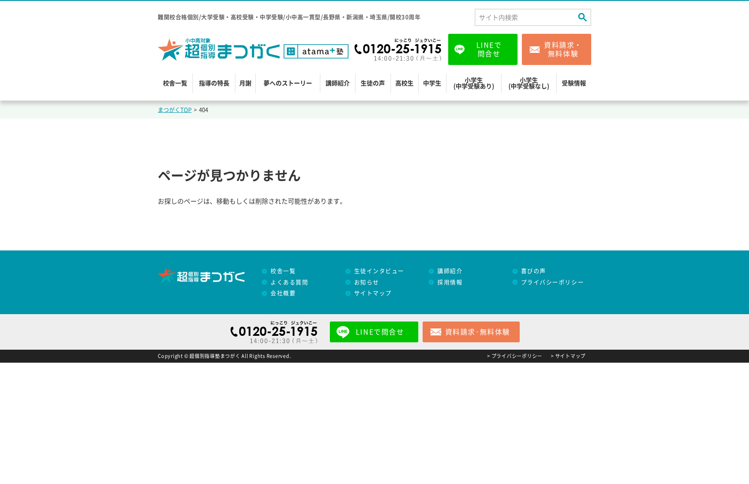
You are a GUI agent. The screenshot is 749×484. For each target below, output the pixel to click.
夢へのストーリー (288, 83)
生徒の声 (373, 83)
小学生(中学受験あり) (473, 83)
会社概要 (283, 293)
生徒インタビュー (379, 271)
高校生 (404, 83)
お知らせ (366, 282)
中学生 (432, 83)
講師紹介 (338, 83)
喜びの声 (533, 271)
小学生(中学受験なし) (528, 83)
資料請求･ (477, 331)
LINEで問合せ (489, 49)
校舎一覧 (175, 83)
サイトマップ (373, 293)
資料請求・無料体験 (563, 49)
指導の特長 (214, 83)
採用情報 (449, 282)
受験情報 (574, 83)
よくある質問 (289, 282)
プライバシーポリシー (552, 282)
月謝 (245, 83)
